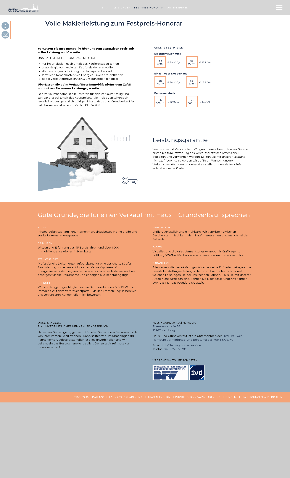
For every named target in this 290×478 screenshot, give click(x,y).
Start (106, 7)
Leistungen (121, 7)
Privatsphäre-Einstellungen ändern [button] (142, 397)
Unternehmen (177, 7)
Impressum (81, 397)
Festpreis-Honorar (148, 7)
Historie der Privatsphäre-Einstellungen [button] (204, 397)
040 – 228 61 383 (175, 349)
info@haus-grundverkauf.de (181, 345)
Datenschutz (102, 397)
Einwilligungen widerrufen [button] (260, 397)
